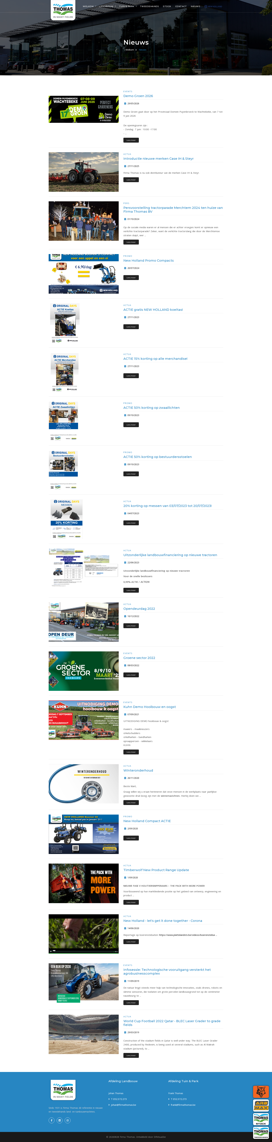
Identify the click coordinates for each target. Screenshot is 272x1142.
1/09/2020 (132, 877)
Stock (167, 6)
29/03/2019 (133, 1032)
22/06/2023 (133, 562)
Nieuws (195, 6)
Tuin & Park (126, 6)
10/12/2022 (133, 616)
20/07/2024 (133, 267)
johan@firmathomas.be (123, 1104)
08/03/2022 (133, 665)
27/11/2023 (133, 317)
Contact (181, 6)
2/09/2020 (132, 828)
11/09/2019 (133, 980)
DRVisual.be (160, 1136)
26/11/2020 (133, 777)
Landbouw (106, 6)
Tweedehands (149, 6)
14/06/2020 (133, 928)
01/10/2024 (133, 219)
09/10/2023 (133, 415)
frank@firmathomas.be (183, 1104)
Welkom (88, 6)
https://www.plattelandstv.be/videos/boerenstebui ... (188, 934)
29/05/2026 (133, 103)
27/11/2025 (133, 166)
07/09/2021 (133, 714)
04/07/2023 (133, 513)
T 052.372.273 (119, 1099)
